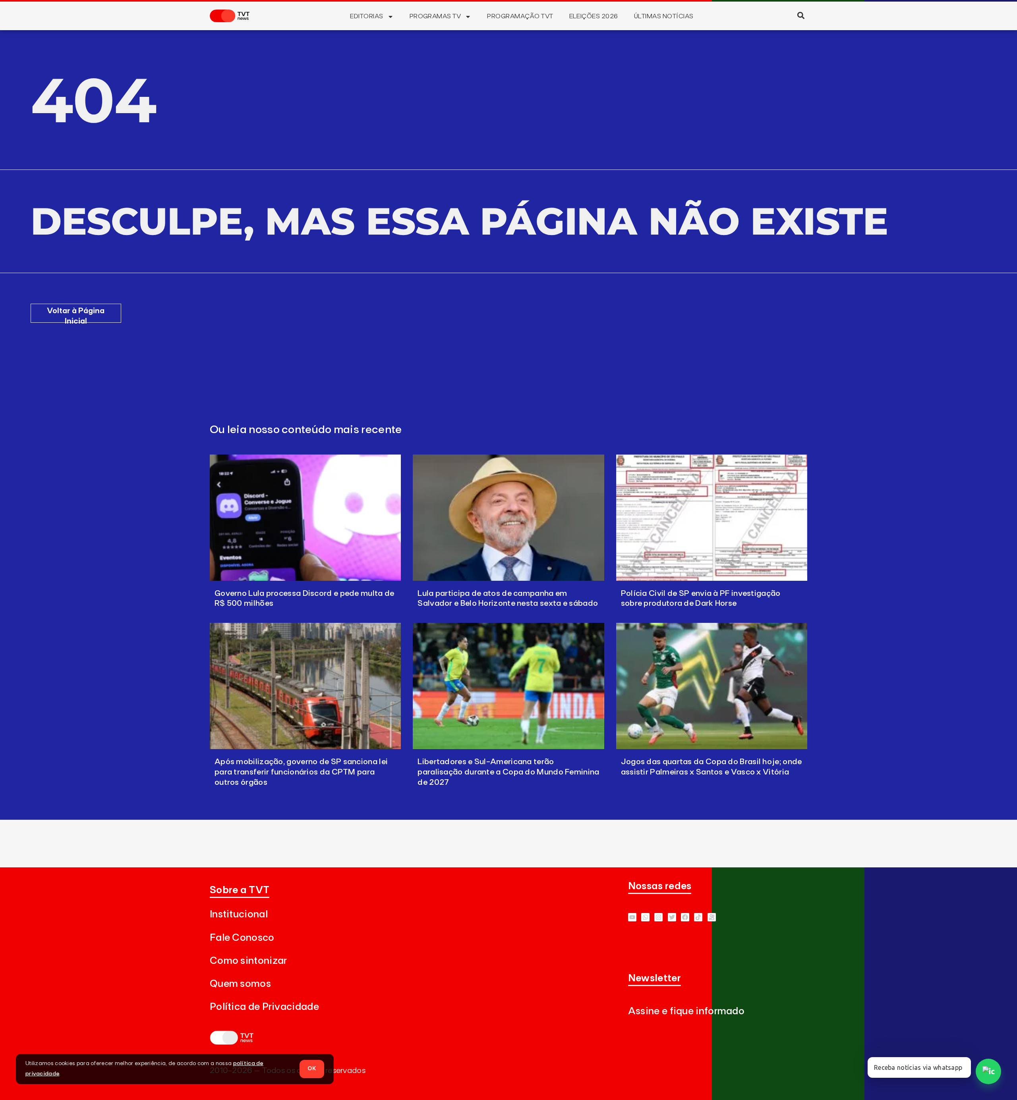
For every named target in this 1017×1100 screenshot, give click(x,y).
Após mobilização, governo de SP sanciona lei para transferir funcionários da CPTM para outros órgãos (301, 772)
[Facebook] (685, 917)
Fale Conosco (242, 938)
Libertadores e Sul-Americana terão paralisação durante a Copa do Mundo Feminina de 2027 (508, 772)
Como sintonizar (248, 961)
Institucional (239, 914)
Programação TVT (520, 16)
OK (311, 1068)
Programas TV (435, 16)
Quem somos (240, 984)
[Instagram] (658, 917)
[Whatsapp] (645, 917)
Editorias (366, 16)
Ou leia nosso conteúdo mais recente (306, 429)
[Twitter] (672, 917)
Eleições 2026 (593, 16)
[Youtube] (632, 917)
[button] (800, 15)
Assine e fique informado (686, 1011)
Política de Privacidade (264, 1007)
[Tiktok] (698, 917)
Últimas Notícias (664, 16)
